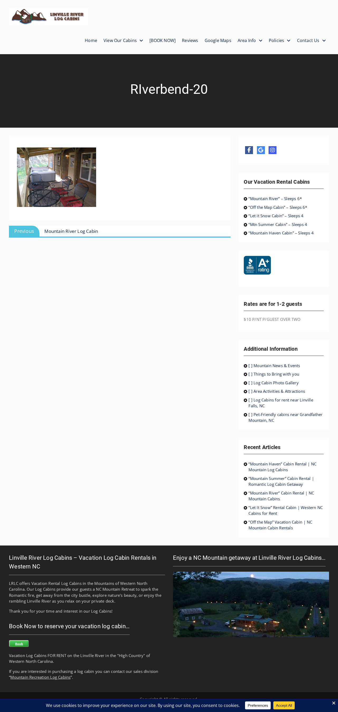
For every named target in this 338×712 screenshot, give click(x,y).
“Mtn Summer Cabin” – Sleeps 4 (277, 224)
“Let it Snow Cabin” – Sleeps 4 (275, 215)
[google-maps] (261, 150)
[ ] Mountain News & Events (274, 365)
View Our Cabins (120, 40)
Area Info (247, 40)
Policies (276, 40)
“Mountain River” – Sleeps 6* (275, 198)
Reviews (190, 40)
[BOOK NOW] (162, 40)
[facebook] (249, 150)
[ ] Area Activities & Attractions (276, 391)
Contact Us (308, 40)
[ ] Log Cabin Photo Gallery (273, 382)
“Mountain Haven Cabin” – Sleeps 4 (281, 232)
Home (91, 40)
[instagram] (272, 150)
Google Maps (218, 40)
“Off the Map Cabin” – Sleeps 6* (277, 207)
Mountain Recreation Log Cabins (40, 677)
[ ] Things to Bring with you (273, 374)
